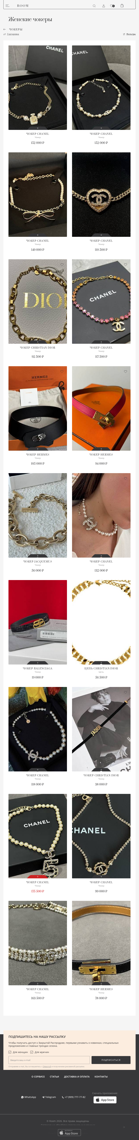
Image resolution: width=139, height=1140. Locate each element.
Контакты (101, 1076)
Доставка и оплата (77, 1076)
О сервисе (38, 1076)
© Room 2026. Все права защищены (68, 1121)
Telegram (50, 1097)
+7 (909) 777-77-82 (75, 1097)
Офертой (47, 1066)
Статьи (54, 1076)
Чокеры (16, 29)
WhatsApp (30, 1097)
